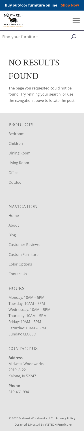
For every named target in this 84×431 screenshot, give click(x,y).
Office (13, 172)
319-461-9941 (20, 391)
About (14, 225)
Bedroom (16, 133)
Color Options (20, 264)
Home (14, 215)
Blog (12, 234)
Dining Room (19, 153)
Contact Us (18, 273)
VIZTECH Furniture (58, 424)
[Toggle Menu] (76, 20)
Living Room (19, 162)
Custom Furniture (24, 254)
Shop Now (70, 5)
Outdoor (16, 182)
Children (16, 143)
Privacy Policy (65, 418)
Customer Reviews (24, 244)
